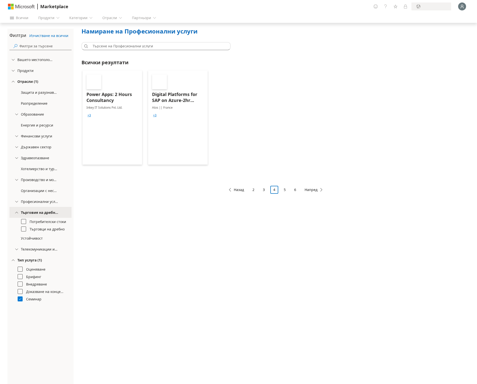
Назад (239, 189)
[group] (89, 115)
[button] (85, 46)
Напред (311, 189)
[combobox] (157, 46)
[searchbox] (45, 46)
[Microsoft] (21, 6)
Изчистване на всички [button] (48, 35)
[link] (112, 117)
